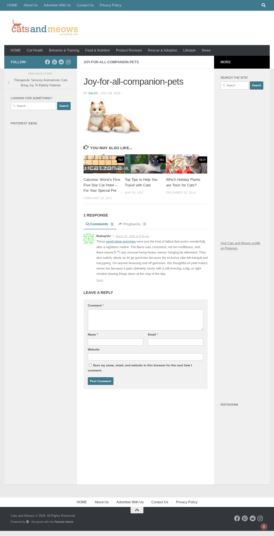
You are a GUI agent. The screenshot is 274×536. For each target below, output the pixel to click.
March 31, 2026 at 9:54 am (132, 236)
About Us (31, 5)
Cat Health (35, 50)
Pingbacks (134, 224)
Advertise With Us (57, 5)
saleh (93, 93)
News (206, 50)
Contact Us (85, 5)
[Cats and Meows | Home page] (45, 28)
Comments (101, 224)
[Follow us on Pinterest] (54, 62)
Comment (96, 305)
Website (94, 349)
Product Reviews (129, 50)
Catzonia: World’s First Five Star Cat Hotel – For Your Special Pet (101, 185)
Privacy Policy (110, 5)
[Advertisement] (247, 164)
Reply (99, 280)
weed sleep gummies (121, 241)
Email (153, 334)
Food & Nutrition (97, 50)
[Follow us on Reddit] (61, 62)
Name (93, 334)
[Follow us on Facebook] (47, 62)
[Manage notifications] (264, 526)
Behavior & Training (64, 50)
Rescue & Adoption (162, 50)
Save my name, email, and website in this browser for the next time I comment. (140, 368)
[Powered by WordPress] (27, 521)
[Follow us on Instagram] (68, 62)
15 (204, 159)
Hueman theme (63, 521)
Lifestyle (189, 50)
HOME (12, 5)
